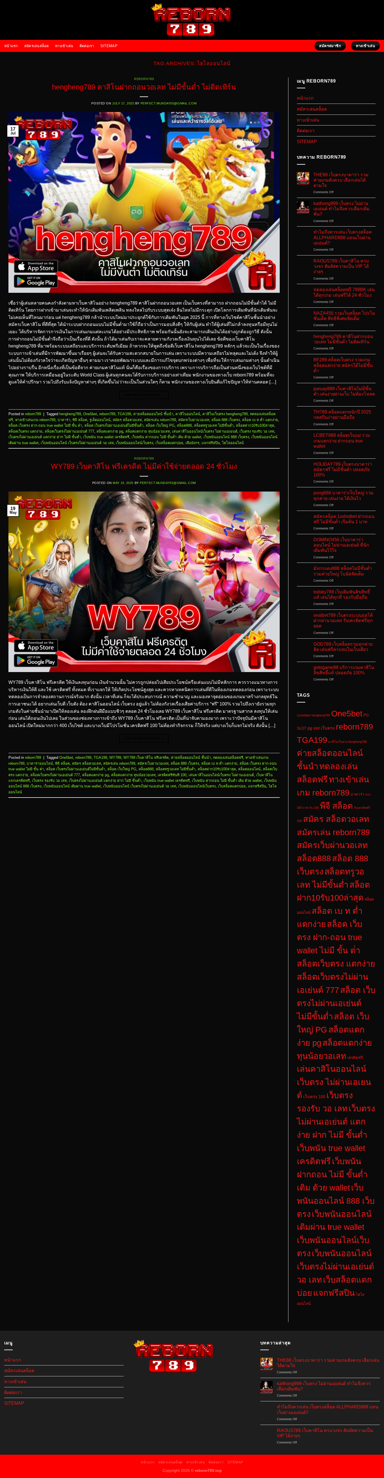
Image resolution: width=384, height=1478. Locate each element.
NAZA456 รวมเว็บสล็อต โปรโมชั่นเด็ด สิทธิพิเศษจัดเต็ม (344, 316)
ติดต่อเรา (87, 46)
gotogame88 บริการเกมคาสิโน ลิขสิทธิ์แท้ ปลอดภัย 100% (343, 670)
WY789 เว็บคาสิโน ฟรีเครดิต (146, 757)
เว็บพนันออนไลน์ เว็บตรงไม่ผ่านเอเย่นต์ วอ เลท (77, 443)
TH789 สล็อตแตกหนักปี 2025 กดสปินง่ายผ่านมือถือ (342, 415)
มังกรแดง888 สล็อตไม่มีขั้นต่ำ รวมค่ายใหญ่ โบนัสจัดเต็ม (342, 571)
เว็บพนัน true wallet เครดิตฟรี (106, 437)
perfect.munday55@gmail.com (169, 103)
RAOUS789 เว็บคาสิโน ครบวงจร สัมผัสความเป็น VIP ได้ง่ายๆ (341, 266)
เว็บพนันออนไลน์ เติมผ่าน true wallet (72, 786)
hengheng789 (70, 414)
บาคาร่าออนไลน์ (40, 763)
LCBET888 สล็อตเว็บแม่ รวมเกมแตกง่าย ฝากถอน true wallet (341, 440)
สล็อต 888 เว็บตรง (225, 420)
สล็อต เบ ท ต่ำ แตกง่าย (260, 420)
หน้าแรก (11, 46)
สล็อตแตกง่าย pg (109, 431)
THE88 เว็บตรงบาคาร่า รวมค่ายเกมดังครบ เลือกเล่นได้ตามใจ (341, 180)
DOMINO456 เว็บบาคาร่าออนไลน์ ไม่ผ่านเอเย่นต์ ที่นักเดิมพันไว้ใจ (341, 545)
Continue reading (144, 395)
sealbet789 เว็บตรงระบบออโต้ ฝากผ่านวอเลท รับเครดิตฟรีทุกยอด (343, 620)
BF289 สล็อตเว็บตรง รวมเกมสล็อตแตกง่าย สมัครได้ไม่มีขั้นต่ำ (343, 365)
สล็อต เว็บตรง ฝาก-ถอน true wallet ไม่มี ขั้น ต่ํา (45, 425)
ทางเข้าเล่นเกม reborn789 (35, 420)
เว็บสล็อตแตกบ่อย (169, 443)
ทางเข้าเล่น (64, 46)
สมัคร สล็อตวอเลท (127, 420)
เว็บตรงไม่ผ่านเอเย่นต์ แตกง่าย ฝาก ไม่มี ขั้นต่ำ (44, 437)
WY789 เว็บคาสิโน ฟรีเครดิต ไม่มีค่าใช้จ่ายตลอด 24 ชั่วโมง (144, 466)
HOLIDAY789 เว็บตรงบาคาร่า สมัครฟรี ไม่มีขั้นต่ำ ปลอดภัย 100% (342, 469)
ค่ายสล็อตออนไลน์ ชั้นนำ (153, 414)
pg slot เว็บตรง (321, 728)
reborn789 (144, 79)
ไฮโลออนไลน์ (233, 443)
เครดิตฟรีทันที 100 (172, 775)
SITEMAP (109, 46)
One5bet (90, 414)
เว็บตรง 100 (314, 1096)
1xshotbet (303, 715)
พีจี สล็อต (80, 420)
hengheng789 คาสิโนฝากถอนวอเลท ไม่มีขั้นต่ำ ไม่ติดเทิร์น (144, 87)
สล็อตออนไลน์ (249, 769)
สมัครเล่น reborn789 (160, 420)
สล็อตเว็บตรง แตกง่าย (25, 431)
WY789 (115, 757)
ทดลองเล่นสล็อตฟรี (228, 757)
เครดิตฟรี (355, 1058)
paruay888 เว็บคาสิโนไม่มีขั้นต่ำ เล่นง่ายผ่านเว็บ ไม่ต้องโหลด (344, 391)
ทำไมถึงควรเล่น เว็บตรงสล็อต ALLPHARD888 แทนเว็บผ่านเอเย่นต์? (342, 237)
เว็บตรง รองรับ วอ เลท (257, 431)
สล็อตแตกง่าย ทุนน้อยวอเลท (147, 431)
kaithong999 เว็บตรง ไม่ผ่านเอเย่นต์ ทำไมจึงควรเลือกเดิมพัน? (341, 208)
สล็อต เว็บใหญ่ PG (160, 425)
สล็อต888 (184, 425)
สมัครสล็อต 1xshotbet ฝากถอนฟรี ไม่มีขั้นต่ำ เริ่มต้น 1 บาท (343, 519)
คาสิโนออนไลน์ (187, 414)
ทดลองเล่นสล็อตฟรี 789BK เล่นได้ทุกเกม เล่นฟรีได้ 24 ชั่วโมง (344, 292)
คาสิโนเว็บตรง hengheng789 (225, 414)
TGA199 (124, 414)
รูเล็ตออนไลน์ (99, 420)
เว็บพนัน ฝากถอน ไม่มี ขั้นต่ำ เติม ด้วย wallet (166, 437)
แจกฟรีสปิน (211, 443)
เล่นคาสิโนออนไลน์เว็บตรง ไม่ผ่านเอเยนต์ (204, 431)
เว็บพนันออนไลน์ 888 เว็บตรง (226, 437)
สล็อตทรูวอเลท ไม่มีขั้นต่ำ (214, 425)
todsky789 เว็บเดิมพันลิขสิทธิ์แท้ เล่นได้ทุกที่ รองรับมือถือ (341, 595)
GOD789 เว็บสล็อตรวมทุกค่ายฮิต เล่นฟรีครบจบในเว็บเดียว (342, 647)
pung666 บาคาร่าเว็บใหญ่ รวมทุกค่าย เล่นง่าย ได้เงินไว (343, 495)
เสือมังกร (192, 443)
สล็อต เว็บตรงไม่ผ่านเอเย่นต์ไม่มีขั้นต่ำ (113, 425)
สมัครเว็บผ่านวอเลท (193, 420)
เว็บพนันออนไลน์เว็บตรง (134, 443)
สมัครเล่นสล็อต (36, 46)
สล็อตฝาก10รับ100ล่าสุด (255, 425)
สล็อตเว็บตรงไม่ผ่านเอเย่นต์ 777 (69, 431)
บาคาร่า (64, 420)
